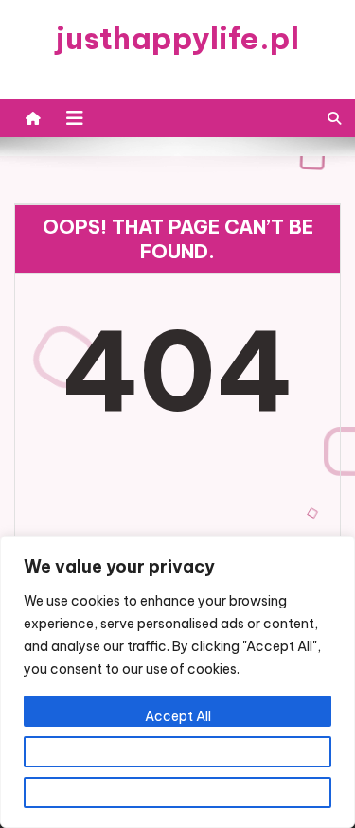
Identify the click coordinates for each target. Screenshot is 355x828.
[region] (177, 682)
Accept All (178, 716)
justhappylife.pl (177, 38)
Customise (178, 757)
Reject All (177, 797)
